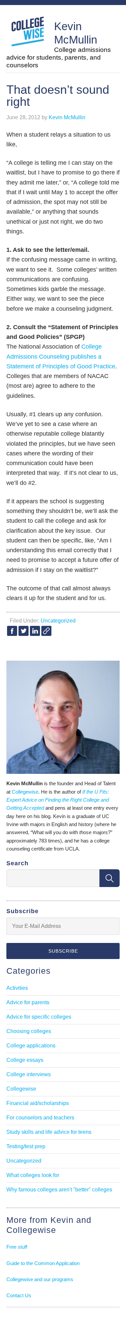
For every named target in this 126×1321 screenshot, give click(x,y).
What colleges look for (32, 1175)
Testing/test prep (25, 1146)
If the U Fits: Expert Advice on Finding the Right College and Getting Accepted (57, 800)
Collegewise (25, 792)
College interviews (28, 1074)
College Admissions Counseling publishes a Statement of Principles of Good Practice (60, 356)
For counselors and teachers (40, 1117)
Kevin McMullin (75, 33)
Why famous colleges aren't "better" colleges (59, 1189)
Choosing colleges (28, 1031)
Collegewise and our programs (39, 1279)
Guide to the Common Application (43, 1263)
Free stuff (16, 1247)
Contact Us (18, 1295)
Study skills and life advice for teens (48, 1132)
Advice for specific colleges (38, 1017)
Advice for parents (27, 1002)
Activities (17, 988)
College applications (30, 1045)
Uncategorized (58, 620)
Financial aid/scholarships (37, 1103)
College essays (24, 1060)
